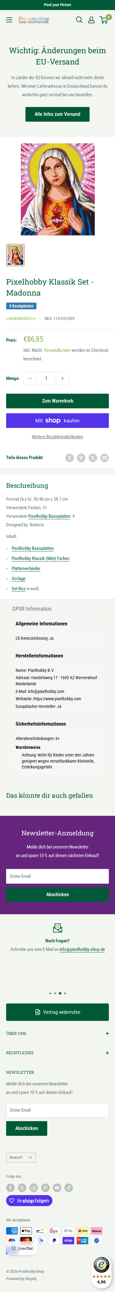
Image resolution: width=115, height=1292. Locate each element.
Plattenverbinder (26, 568)
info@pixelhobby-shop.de (82, 949)
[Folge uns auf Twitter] (22, 1187)
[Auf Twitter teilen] (93, 457)
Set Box (18, 588)
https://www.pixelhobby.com (57, 698)
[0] (104, 20)
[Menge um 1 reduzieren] (30, 378)
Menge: (13, 378)
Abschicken (57, 894)
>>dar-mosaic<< (21, 318)
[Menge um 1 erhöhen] (62, 378)
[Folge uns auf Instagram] (33, 1187)
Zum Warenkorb (57, 401)
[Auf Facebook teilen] (69, 457)
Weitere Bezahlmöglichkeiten (57, 437)
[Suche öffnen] (79, 20)
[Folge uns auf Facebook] (10, 1187)
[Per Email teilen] (104, 457)
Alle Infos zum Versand (57, 114)
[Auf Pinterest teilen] (81, 457)
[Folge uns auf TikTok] (68, 1187)
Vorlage (18, 578)
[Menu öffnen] (9, 19)
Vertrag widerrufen (61, 1012)
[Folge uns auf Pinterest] (45, 1187)
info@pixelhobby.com (46, 691)
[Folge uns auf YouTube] (57, 1187)
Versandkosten (57, 350)
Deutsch (16, 1157)
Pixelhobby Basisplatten (49, 516)
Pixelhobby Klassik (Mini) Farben (40, 558)
